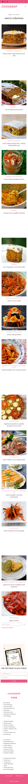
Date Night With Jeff (7, 490)
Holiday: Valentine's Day (10, 728)
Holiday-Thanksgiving (14, 365)
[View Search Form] (25, 1)
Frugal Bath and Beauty (10, 714)
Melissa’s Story (19, 775)
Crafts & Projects (8, 706)
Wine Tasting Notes (9, 769)
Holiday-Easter (7, 723)
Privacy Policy (8, 775)
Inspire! (6, 730)
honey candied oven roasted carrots (14, 370)
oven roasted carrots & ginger (14, 531)
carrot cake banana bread (14, 109)
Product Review (17, 331)
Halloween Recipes (8, 721)
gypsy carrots (14, 620)
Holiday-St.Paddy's (9, 725)
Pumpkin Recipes (8, 747)
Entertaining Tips (8, 712)
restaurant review (8, 749)
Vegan (5, 765)
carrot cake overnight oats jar (14, 179)
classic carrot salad (14, 301)
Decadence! (14, 106)
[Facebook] (3, 2)
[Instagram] (7, 2)
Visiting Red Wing (8, 767)
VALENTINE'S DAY (8, 763)
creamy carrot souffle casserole (14, 213)
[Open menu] (25, 7)
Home (10, 14)
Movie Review (7, 734)
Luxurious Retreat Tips (9, 732)
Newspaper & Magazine (10, 743)
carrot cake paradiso (14, 334)
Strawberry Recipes (9, 752)
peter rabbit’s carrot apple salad (14, 460)
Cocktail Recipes (8, 704)
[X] (5, 2)
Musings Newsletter (9, 741)
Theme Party (7, 760)
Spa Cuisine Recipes (17, 176)
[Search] (24, 624)
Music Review (7, 739)
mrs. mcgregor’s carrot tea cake (14, 267)
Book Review (11, 140)
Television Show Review (10, 758)
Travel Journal (7, 762)
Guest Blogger (7, 716)
